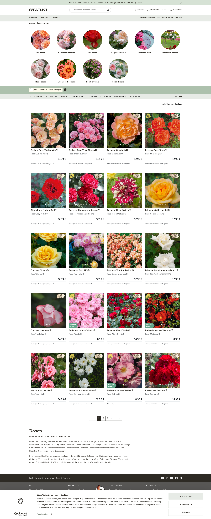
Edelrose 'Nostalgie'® (41, 330)
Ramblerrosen (92, 82)
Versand (63, 96)
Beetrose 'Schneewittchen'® (82, 390)
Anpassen (184, 504)
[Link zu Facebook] (162, 478)
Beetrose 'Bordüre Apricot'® (120, 270)
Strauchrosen (118, 82)
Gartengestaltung (147, 18)
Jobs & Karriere (63, 478)
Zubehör (55, 18)
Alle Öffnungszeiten (133, 3)
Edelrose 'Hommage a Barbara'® (84, 210)
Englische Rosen (118, 53)
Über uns (49, 478)
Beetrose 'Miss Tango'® (156, 150)
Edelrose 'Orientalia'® (117, 150)
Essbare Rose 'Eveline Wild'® (44, 150)
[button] (37, 96)
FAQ (31, 478)
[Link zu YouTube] (171, 478)
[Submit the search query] (108, 10)
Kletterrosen (40, 82)
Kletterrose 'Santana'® (156, 390)
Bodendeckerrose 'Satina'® (120, 390)
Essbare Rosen (144, 53)
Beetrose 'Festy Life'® (79, 270)
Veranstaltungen (165, 18)
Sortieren (50, 96)
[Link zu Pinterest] (181, 478)
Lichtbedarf (93, 96)
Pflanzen (33, 18)
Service (178, 18)
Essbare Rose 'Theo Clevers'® (83, 150)
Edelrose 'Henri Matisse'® (119, 210)
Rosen (46, 23)
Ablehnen (186, 512)
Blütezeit (133, 96)
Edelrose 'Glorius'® (40, 270)
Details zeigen (43, 514)
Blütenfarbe (77, 96)
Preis (106, 96)
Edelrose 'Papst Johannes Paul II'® (161, 270)
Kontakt (39, 478)
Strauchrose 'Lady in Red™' (44, 210)
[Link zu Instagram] (167, 478)
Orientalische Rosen (66, 82)
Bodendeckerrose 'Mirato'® (82, 330)
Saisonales (44, 18)
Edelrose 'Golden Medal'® (157, 210)
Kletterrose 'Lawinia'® (41, 390)
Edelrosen (92, 53)
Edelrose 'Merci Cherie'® (118, 330)
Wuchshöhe (118, 96)
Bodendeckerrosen (66, 53)
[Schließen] (181, 2)
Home (31, 23)
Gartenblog (116, 486)
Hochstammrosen (170, 53)
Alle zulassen (185, 496)
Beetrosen (40, 53)
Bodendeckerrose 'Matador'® (159, 330)
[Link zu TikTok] (176, 478)
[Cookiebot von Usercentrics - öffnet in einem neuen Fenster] (20, 514)
